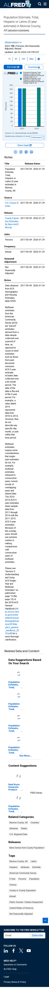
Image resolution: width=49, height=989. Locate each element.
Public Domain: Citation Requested (26, 902)
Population (34, 879)
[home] (17, 4)
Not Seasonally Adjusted (21, 914)
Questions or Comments (15, 964)
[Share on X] (15, 152)
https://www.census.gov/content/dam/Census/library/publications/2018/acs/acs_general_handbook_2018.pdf (12, 621)
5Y (16, 59)
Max (31, 59)
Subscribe (37, 935)
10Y (23, 59)
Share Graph (23, 145)
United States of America (21, 908)
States (24, 828)
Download (33, 67)
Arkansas (13, 828)
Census (12, 884)
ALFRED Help (10, 969)
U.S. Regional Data (18, 834)
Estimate (36, 867)
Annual (12, 896)
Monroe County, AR (18, 822)
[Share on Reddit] (26, 152)
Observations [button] (12, 42)
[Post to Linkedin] (31, 152)
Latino (33, 861)
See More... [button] (25, 755)
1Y (9, 59)
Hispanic (13, 867)
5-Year (12, 879)
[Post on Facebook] (20, 152)
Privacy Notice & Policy (15, 982)
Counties (35, 822)
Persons (22, 879)
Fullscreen (36, 137)
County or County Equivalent (22, 890)
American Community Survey (22, 873)
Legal (6, 976)
